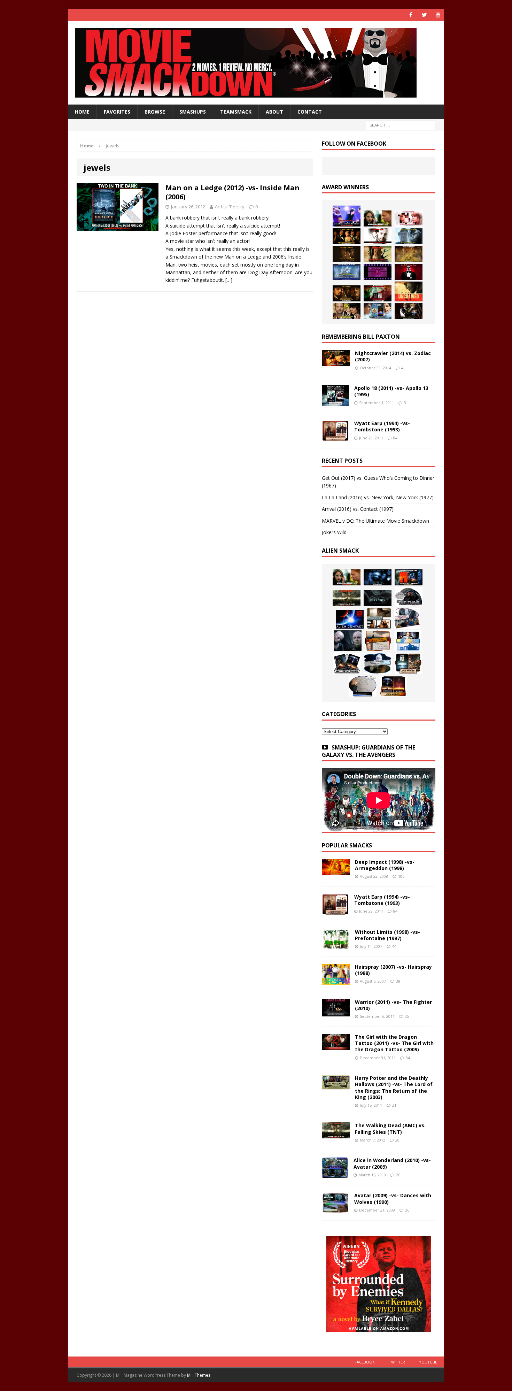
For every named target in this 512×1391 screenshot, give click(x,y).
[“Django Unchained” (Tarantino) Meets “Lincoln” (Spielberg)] (408, 291)
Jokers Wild (334, 532)
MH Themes (198, 1375)
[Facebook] (411, 15)
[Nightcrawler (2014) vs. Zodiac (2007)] (336, 362)
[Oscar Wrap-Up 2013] (408, 254)
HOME (82, 111)
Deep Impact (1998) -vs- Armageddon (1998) (384, 865)
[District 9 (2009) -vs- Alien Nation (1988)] (378, 640)
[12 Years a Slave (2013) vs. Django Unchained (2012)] (346, 254)
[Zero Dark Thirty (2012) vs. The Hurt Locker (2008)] (377, 293)
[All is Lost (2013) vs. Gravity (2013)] (408, 236)
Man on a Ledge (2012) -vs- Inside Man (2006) (232, 192)
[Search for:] (400, 125)
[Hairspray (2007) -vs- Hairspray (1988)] (336, 980)
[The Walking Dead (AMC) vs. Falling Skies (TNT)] (346, 598)
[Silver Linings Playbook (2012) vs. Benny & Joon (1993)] (346, 311)
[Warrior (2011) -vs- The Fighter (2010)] (336, 1012)
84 (395, 437)
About (274, 111)
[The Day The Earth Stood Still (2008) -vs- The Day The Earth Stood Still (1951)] (408, 663)
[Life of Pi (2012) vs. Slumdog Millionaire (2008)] (377, 311)
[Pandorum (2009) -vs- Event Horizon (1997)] (348, 640)
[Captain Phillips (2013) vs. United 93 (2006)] (377, 254)
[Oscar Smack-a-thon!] (346, 272)
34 (408, 1057)
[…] (228, 280)
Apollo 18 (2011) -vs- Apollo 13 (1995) (391, 391)
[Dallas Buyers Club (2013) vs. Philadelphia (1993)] (377, 236)
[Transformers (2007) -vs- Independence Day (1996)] (393, 686)
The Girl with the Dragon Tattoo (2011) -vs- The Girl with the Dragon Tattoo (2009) (394, 1043)
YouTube (428, 1362)
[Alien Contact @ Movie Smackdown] (350, 619)
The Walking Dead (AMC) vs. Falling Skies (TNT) (390, 1128)
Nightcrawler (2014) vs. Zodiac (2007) (393, 356)
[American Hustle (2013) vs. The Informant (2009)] (346, 236)
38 (398, 981)
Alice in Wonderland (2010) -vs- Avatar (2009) (392, 1163)
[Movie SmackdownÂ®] (256, 63)
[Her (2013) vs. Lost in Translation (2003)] (408, 218)
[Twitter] (424, 15)
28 (397, 1140)
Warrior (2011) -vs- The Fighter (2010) (393, 1005)
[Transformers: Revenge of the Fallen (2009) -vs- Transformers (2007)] (346, 663)
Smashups (192, 111)
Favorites (117, 111)
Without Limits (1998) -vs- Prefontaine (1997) (387, 935)
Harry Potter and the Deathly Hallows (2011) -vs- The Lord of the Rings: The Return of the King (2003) (394, 1087)
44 (394, 946)
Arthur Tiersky (230, 206)
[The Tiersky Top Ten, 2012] (377, 272)
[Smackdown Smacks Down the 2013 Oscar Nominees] (408, 272)
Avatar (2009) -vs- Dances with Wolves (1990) (392, 1198)
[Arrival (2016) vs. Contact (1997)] (377, 218)
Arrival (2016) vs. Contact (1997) (358, 509)
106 (401, 876)
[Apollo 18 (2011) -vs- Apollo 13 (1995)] (335, 402)
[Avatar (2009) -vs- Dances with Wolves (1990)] (335, 1209)
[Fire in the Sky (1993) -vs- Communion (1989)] (377, 663)
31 (394, 1105)
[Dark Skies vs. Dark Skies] (377, 598)
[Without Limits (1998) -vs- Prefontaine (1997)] (336, 945)
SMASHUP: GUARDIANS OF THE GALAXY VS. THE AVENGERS (368, 751)
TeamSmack (235, 111)
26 (398, 1174)
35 (407, 1016)
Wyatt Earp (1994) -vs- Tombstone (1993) (382, 426)
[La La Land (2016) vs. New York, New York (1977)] (346, 216)
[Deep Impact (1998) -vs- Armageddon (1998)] (336, 871)
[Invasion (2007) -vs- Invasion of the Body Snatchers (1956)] (363, 686)
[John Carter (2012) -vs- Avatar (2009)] (408, 577)
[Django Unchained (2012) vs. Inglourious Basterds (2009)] (346, 293)
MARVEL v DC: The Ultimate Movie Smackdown (375, 520)
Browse (155, 111)
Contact (309, 111)
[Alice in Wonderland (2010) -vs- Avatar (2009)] (335, 1174)
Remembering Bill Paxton (361, 336)
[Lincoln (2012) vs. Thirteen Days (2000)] (408, 311)
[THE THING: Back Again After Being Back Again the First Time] (408, 596)
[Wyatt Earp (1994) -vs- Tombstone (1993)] (335, 437)
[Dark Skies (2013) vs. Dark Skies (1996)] (377, 577)
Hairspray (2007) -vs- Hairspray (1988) (393, 969)
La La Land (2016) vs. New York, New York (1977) (378, 497)
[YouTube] (438, 15)
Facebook (365, 1362)
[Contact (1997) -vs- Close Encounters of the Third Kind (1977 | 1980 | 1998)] (407, 640)
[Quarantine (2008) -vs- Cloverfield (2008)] (379, 618)
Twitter (397, 1362)
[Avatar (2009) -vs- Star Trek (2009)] (407, 618)
